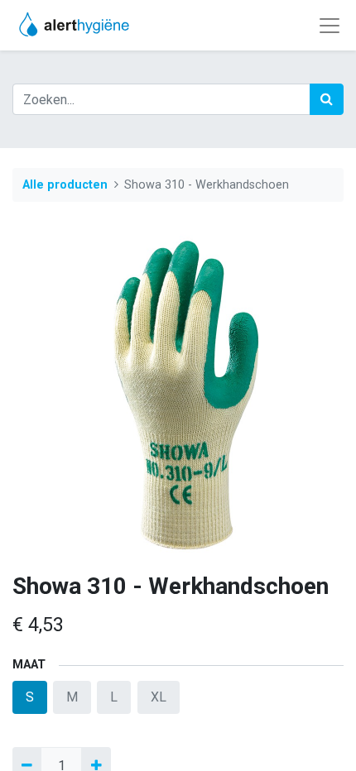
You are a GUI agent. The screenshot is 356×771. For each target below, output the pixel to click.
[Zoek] (327, 99)
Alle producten (65, 185)
